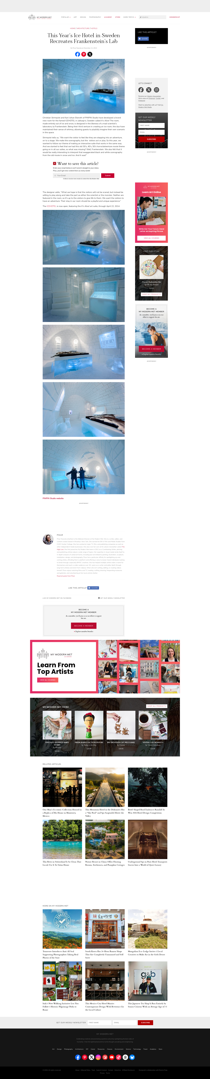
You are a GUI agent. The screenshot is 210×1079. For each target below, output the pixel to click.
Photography (95, 17)
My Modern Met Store (56, 706)
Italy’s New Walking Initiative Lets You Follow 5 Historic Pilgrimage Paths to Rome (61, 1006)
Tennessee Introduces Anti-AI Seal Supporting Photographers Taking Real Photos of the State (60, 954)
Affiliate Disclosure (128, 1070)
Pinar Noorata (77, 48)
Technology (137, 1049)
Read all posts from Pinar (66, 576)
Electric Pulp (163, 1070)
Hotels (94, 28)
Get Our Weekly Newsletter (112, 598)
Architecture (83, 28)
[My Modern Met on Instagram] (98, 1057)
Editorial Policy (85, 1070)
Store (117, 17)
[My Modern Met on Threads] (125, 1057)
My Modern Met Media (150, 106)
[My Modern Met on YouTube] (112, 1057)
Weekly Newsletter (154, 96)
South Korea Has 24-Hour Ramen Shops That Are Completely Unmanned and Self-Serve (104, 954)
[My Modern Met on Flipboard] (105, 1057)
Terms (108, 1073)
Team (93, 1070)
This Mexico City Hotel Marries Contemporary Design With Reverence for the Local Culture (104, 1006)
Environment (119, 1049)
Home (72, 28)
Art (75, 17)
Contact (110, 1070)
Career (93, 1049)
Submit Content (101, 1070)
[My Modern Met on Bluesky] (132, 1057)
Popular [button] (65, 17)
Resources (101, 1049)
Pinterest (152, 98)
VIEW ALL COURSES (151, 238)
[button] (129, 17)
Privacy (102, 1073)
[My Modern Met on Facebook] (78, 1057)
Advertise (117, 1070)
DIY (87, 1049)
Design (83, 17)
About (77, 1070)
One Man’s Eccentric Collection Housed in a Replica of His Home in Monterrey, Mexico (62, 812)
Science (128, 1049)
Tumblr (158, 98)
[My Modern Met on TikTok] (118, 1057)
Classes (109, 1049)
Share (94, 588)
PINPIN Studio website (53, 498)
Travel (145, 1049)
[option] (107, 674)
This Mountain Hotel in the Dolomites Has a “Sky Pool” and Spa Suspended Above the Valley (105, 812)
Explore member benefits (84, 631)
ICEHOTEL (51, 206)
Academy (108, 17)
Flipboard (141, 101)
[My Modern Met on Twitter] (91, 1057)
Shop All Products (151, 294)
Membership (175, 17)
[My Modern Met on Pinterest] (84, 1057)
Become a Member (83, 626)
